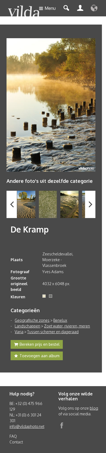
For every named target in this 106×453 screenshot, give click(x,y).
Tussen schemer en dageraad (53, 331)
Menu (50, 8)
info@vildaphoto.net (27, 426)
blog (94, 408)
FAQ (13, 436)
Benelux (60, 320)
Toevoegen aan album (40, 355)
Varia (19, 331)
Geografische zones (32, 320)
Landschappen (27, 326)
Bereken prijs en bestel (40, 344)
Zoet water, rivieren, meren (67, 326)
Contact (16, 442)
